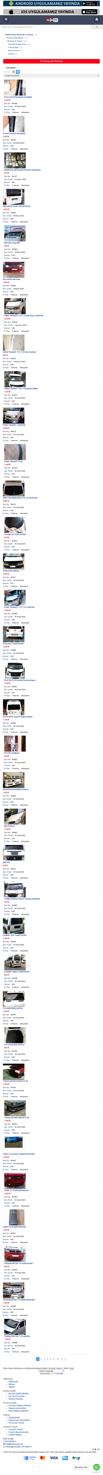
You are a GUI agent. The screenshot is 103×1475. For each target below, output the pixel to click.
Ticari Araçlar (13, 47)
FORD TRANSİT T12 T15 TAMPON (19, 607)
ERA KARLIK (9, 826)
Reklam (12, 1384)
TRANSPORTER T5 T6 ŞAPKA (17, 1336)
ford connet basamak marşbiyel (18, 97)
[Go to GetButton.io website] (96, 1472)
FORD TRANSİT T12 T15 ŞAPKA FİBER (21, 389)
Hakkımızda (13, 1382)
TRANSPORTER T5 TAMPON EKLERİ (19, 1300)
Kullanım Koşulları (16, 1399)
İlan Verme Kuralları (17, 1396)
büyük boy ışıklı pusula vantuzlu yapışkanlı (22, 170)
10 (57, 1359)
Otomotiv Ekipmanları (14, 38)
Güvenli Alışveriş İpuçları (19, 1432)
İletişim (11, 1387)
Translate (59, 1374)
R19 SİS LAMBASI (11, 753)
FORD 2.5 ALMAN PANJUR (14, 1227)
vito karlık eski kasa (11, 279)
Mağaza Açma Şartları (17, 1408)
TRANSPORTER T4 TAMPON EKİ (18, 1263)
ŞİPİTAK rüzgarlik (12, 243)
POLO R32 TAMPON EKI (13, 644)
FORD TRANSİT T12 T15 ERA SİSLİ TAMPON (23, 316)
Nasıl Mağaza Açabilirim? (19, 1411)
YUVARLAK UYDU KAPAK (15, 534)
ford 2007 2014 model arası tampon (20, 680)
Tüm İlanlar (11, 68)
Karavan (11, 54)
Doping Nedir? (14, 1417)
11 (62, 1359)
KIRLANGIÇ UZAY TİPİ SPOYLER (16, 206)
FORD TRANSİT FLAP (13, 461)
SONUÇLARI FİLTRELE (53, 61)
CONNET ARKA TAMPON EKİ (16, 972)
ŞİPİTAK (6, 862)
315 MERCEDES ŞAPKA (13, 1008)
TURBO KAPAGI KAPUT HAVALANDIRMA (22, 899)
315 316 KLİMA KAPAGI (14, 1045)
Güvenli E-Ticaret (16, 1429)
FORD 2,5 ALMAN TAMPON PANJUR (19, 1154)
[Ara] (97, 27)
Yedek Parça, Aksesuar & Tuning (19, 34)
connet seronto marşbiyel (14, 133)
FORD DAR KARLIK (11, 571)
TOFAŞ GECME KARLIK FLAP (15, 1081)
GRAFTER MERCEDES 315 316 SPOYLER (20, 498)
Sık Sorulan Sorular (16, 1423)
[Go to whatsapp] (96, 1467)
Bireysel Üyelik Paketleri (19, 1393)
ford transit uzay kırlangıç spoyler (18, 717)
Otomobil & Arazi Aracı (17, 44)
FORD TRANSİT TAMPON (14, 425)
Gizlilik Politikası (15, 1435)
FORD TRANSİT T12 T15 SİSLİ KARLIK (19, 352)
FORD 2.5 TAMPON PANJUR (16, 1190)
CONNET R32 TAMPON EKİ (14, 935)
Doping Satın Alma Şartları (19, 1420)
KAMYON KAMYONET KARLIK (16, 789)
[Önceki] (65, 1359)
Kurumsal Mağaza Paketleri (20, 1405)
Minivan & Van (13, 50)
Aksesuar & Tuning (14, 41)
